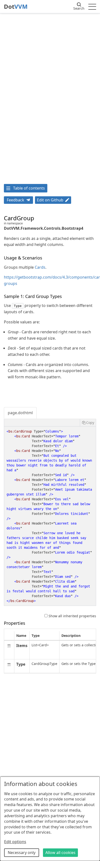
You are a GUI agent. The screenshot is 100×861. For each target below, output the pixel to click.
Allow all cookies (60, 852)
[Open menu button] (92, 6)
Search (78, 8)
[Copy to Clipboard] (88, 422)
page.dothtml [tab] (20, 412)
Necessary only (21, 852)
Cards (40, 267)
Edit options (15, 841)
